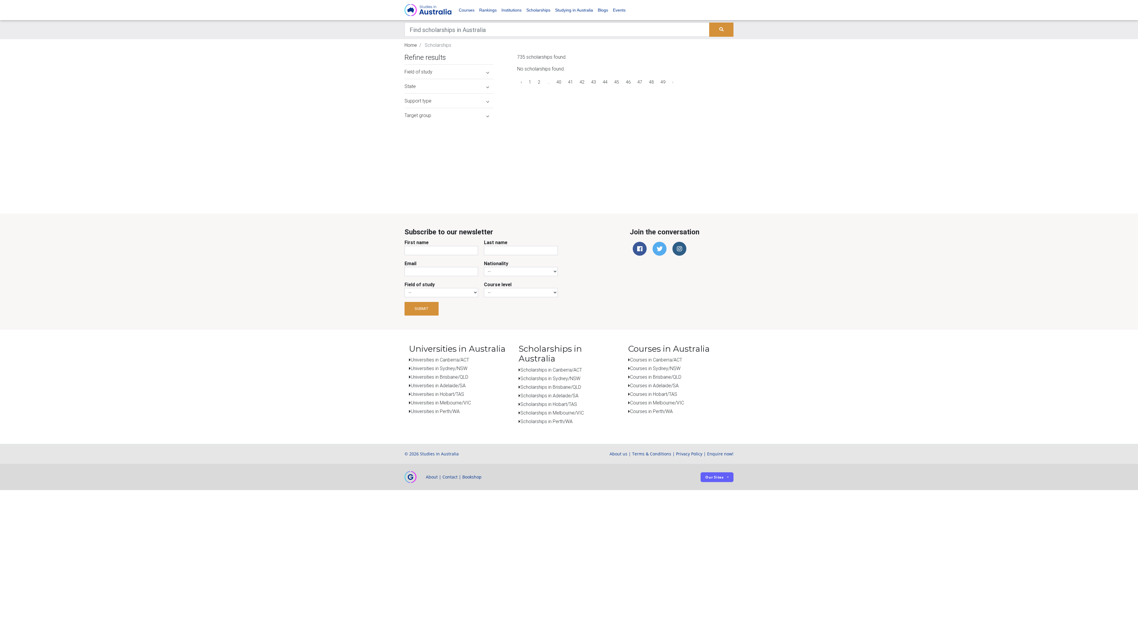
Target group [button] (418, 115)
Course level (498, 284)
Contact (450, 477)
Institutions (511, 10)
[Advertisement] (449, 159)
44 (605, 82)
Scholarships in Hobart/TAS (548, 404)
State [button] (410, 86)
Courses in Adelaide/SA (654, 385)
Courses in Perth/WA (651, 411)
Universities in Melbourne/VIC (441, 403)
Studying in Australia (574, 10)
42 (582, 82)
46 (628, 82)
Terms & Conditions (651, 454)
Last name (495, 242)
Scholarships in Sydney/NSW (550, 378)
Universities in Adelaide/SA (438, 385)
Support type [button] (418, 101)
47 (639, 82)
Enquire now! (720, 454)
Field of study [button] (418, 72)
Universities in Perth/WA (435, 411)
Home (411, 45)
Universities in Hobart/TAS (437, 394)
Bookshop (472, 477)
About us (618, 454)
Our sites (714, 477)
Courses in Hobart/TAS (653, 394)
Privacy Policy (689, 454)
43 (593, 82)
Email (410, 263)
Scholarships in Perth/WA (546, 421)
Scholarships (538, 10)
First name (417, 242)
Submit (422, 308)
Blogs (603, 10)
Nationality (496, 263)
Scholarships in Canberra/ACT (551, 370)
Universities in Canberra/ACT (440, 360)
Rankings (488, 10)
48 (651, 82)
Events (619, 10)
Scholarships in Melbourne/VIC (552, 413)
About (432, 477)
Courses (466, 10)
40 (559, 82)
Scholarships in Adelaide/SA (549, 396)
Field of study (420, 284)
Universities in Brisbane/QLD (439, 377)
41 (570, 82)
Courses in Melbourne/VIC (657, 403)
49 (663, 82)
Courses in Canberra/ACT (656, 360)
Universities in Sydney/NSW (439, 368)
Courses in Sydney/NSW (655, 368)
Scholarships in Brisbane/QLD (550, 387)
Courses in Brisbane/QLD (655, 377)
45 (616, 82)
